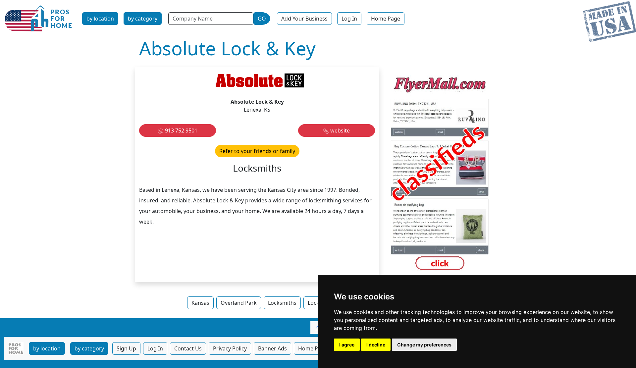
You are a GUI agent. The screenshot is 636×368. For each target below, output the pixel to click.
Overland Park (239, 302)
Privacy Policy (230, 348)
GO (262, 18)
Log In (349, 18)
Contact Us (188, 348)
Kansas (200, 302)
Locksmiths (282, 302)
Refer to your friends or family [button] (257, 151)
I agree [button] (346, 344)
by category (142, 18)
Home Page (385, 18)
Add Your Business (304, 18)
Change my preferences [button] (424, 344)
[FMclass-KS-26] (440, 174)
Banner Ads (272, 348)
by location (100, 18)
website (340, 130)
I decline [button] (375, 344)
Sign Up (126, 348)
